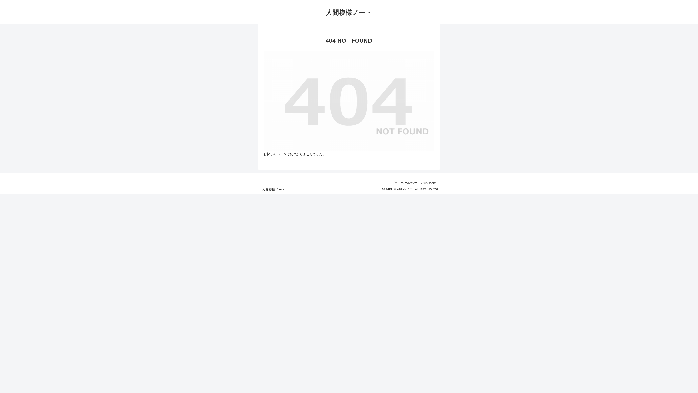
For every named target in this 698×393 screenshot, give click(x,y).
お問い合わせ (428, 182)
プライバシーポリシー (404, 182)
